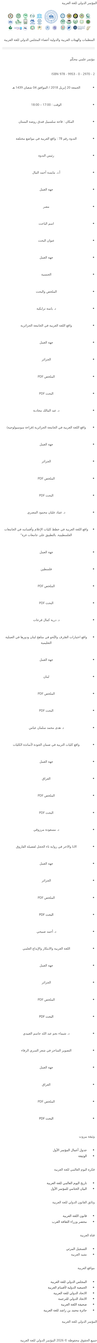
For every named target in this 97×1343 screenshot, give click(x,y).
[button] (48, 48)
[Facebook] (91, 1330)
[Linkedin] (54, 1330)
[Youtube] (67, 1330)
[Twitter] (79, 1330)
